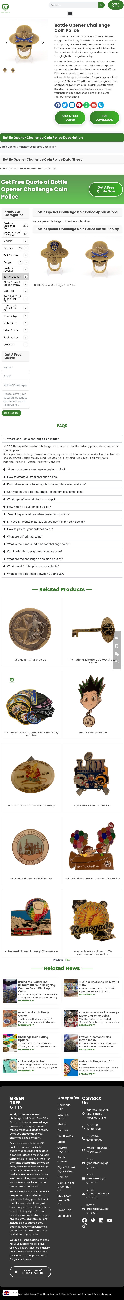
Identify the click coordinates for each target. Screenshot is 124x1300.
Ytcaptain (106, 1294)
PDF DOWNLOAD (104, 118)
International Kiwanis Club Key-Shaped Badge (92, 661)
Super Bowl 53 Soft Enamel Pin (92, 805)
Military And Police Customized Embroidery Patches (31, 734)
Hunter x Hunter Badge (93, 732)
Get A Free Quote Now (106, 189)
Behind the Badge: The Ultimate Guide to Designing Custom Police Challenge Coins (36, 986)
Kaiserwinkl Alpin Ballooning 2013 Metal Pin (31, 951)
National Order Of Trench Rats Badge (31, 805)
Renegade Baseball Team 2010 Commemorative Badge (92, 953)
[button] (70, 13)
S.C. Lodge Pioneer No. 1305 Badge (31, 878)
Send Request (11, 413)
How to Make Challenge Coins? (33, 1014)
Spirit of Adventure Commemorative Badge (92, 878)
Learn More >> (26, 1000)
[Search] (101, 5)
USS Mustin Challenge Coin (31, 659)
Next (68, 959)
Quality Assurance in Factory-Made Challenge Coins (99, 1014)
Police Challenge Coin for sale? (96, 1063)
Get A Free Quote (70, 118)
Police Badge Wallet (31, 1061)
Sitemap (87, 1294)
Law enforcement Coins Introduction (95, 1038)
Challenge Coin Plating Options (33, 1038)
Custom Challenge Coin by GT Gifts (99, 983)
